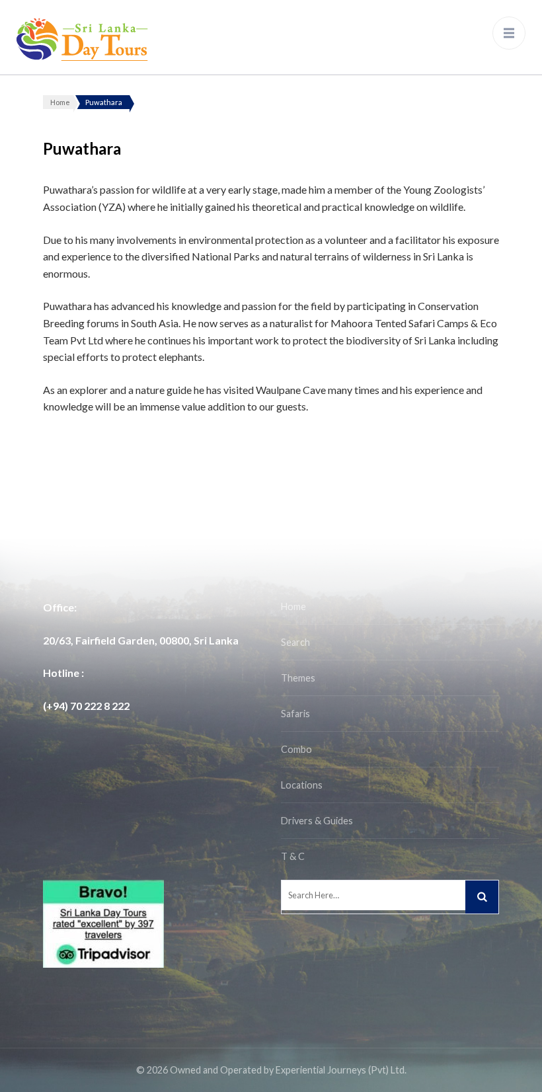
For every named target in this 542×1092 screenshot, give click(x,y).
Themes (298, 677)
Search (295, 642)
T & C (293, 856)
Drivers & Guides (317, 820)
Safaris (295, 713)
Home (293, 606)
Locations (302, 785)
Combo (296, 749)
